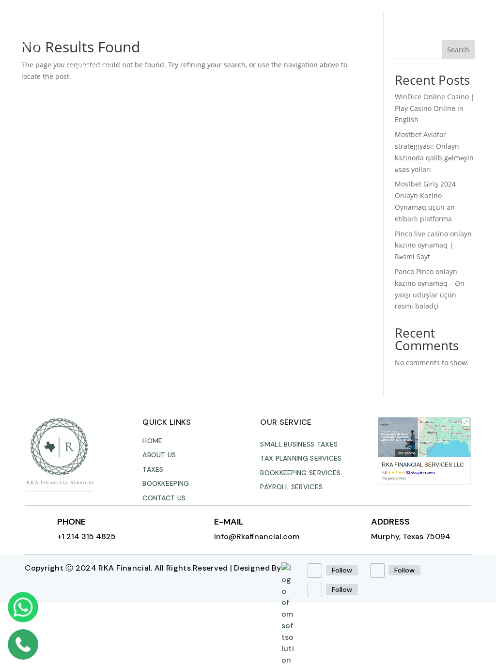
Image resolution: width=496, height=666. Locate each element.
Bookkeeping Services (300, 472)
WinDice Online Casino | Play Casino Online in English (435, 108)
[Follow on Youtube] (315, 590)
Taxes (158, 30)
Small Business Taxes (299, 444)
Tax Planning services (300, 458)
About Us (116, 30)
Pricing (262, 30)
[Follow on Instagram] (377, 570)
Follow (342, 570)
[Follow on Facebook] (315, 570)
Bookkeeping (208, 30)
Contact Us (88, 67)
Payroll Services (291, 486)
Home (74, 30)
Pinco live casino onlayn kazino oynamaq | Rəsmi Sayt (433, 245)
